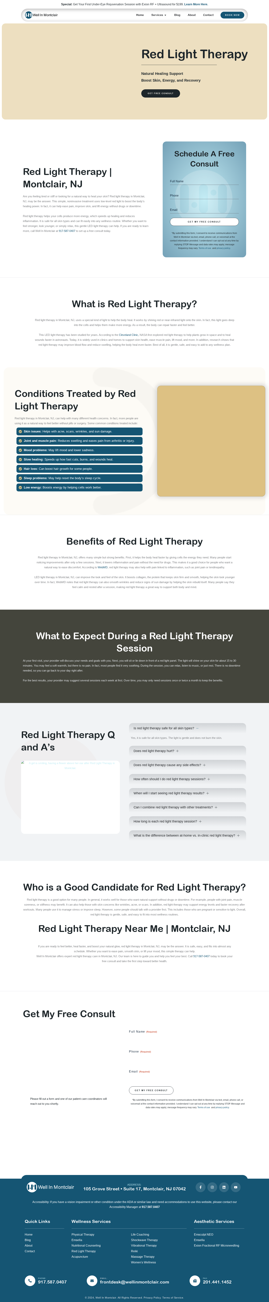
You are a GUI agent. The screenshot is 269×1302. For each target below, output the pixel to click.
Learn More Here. (196, 4)
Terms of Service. (173, 1297)
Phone (140, 1051)
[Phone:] (30, 1280)
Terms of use (205, 248)
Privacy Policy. (153, 1297)
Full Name (143, 1031)
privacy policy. (224, 248)
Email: (103, 1278)
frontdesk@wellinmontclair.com (134, 1281)
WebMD (103, 567)
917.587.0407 (151, 1206)
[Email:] (92, 1280)
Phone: (42, 1278)
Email (139, 1071)
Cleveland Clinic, (129, 334)
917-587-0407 (67, 230)
